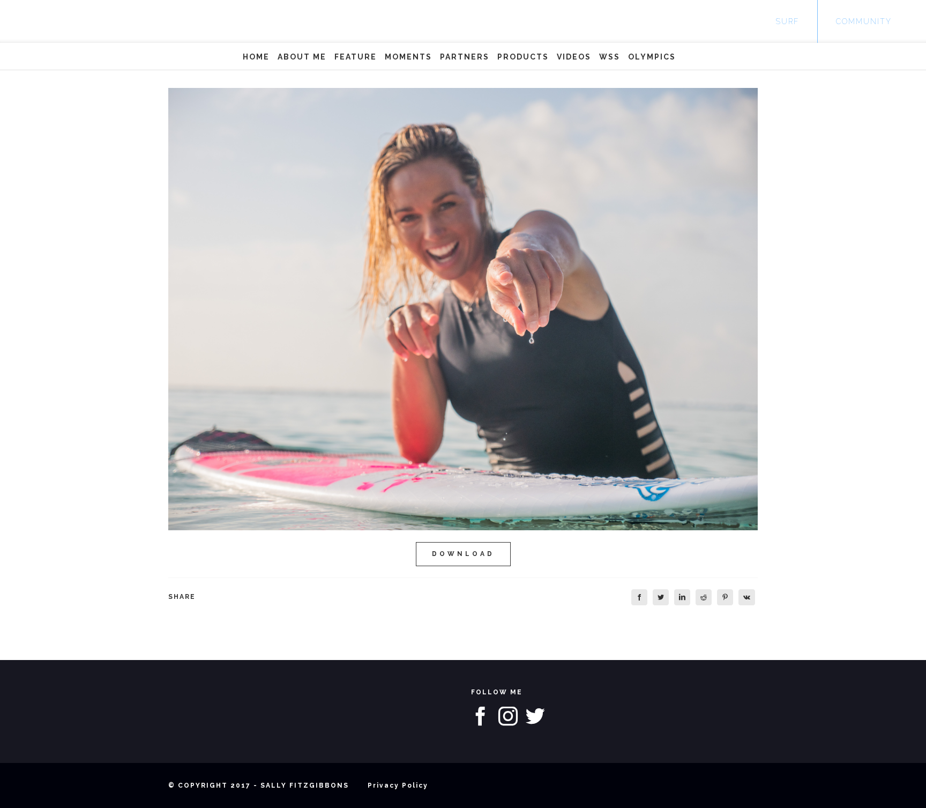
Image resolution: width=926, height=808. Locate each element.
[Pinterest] (725, 597)
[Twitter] (661, 597)
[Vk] (746, 597)
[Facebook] (639, 597)
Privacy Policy (398, 785)
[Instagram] (508, 716)
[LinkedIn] (682, 597)
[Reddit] (704, 597)
